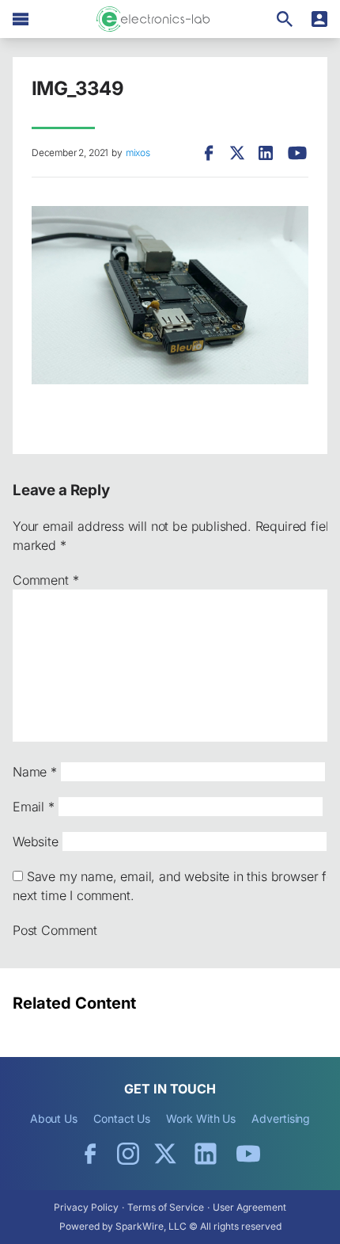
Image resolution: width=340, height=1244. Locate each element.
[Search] (285, 19)
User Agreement (249, 1207)
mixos (138, 152)
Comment (45, 580)
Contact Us (121, 1118)
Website (36, 841)
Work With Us (201, 1118)
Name (35, 772)
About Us (53, 1118)
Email (34, 807)
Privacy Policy (86, 1207)
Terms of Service (165, 1207)
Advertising (280, 1118)
